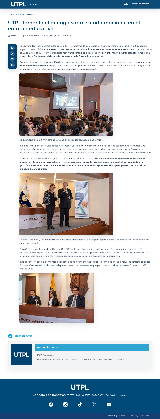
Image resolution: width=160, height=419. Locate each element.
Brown (147, 152)
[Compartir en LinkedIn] (12, 64)
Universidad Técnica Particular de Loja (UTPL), (48, 46)
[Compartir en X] (12, 53)
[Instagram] (65, 404)
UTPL (141, 249)
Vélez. (31, 268)
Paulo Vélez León (28, 249)
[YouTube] (109, 404)
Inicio (125, 4)
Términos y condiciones (138, 416)
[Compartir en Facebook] (12, 48)
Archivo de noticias (140, 4)
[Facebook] (51, 404)
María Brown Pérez (44, 65)
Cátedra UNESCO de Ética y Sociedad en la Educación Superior (86, 249)
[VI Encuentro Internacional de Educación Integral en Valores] (85, 298)
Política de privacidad (116, 416)
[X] (94, 404)
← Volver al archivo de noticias (21, 15)
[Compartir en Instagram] (12, 59)
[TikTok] (80, 404)
